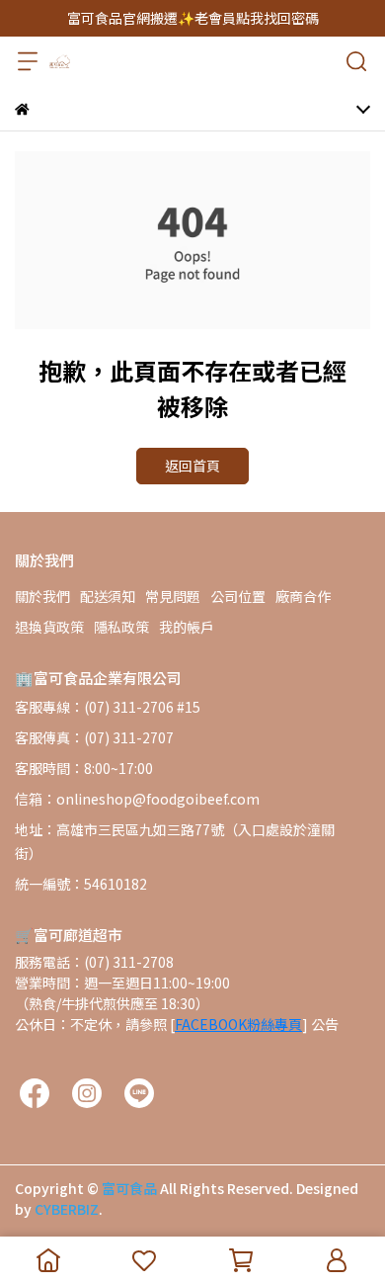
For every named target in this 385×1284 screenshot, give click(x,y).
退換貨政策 (49, 627)
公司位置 (238, 596)
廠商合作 (303, 596)
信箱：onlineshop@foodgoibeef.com (137, 799)
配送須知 (107, 596)
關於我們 (42, 596)
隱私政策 (121, 627)
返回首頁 (192, 465)
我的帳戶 (186, 627)
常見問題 (172, 596)
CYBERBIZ (67, 1209)
